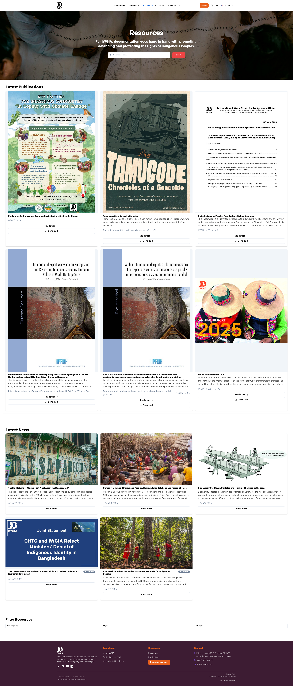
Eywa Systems (231, 676)
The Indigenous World (112, 657)
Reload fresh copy (229, 680)
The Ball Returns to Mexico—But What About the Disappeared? (38, 488)
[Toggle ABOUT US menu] (179, 5)
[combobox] (225, 5)
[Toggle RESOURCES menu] (155, 5)
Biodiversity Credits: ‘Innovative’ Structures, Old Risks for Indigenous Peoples (136, 573)
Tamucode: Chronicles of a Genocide (120, 216)
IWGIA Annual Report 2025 (211, 375)
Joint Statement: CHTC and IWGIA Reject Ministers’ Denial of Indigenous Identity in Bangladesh (43, 573)
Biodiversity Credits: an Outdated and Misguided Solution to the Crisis (231, 488)
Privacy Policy (231, 674)
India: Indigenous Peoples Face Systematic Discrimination (226, 216)
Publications (154, 657)
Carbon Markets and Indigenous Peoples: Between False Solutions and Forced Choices (145, 488)
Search (178, 55)
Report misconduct (159, 662)
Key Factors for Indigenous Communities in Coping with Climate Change (43, 216)
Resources (153, 653)
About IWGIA (108, 653)
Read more (50, 226)
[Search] (212, 5)
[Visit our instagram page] (58, 666)
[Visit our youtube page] (67, 666)
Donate (204, 5)
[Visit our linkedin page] (72, 666)
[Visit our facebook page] (62, 666)
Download (53, 231)
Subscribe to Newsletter (113, 661)
